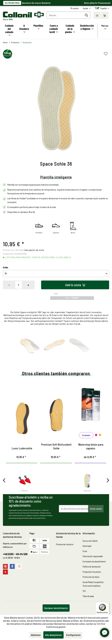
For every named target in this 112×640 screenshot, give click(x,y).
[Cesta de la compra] (104, 15)
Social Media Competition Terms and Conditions (93, 584)
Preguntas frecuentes (92, 571)
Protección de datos (91, 577)
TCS (84, 591)
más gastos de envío (34, 250)
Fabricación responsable (93, 556)
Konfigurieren (73, 635)
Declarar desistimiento (56, 608)
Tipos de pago (88, 596)
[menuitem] (74, 8)
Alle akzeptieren (53, 635)
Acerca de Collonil (90, 541)
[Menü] (107, 604)
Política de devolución (92, 566)
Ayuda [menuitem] (85, 8)
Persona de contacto (64, 544)
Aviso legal (87, 546)
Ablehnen (36, 635)
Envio (85, 551)
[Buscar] (86, 15)
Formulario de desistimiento (94, 561)
